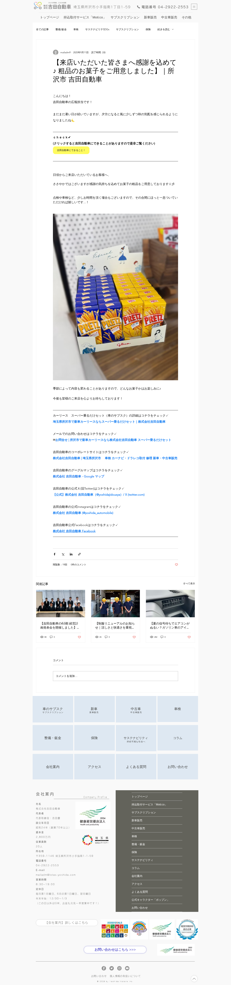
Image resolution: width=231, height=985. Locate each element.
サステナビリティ (142, 860)
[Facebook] (104, 968)
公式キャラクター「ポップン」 (150, 899)
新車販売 (137, 820)
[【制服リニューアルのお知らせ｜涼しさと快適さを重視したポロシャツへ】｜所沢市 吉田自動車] (115, 603)
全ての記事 (42, 29)
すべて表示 (189, 583)
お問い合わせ (140, 907)
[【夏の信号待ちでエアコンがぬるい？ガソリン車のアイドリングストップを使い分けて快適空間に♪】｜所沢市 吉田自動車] (170, 603)
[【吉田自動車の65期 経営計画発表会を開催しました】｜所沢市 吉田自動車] (60, 603)
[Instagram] (119, 968)
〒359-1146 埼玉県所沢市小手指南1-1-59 (65, 856)
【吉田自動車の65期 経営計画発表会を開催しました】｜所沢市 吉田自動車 (60, 626)
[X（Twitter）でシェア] (62, 554)
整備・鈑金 (138, 844)
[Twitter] (111, 968)
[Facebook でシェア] (54, 554)
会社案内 (137, 876)
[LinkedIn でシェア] (71, 554)
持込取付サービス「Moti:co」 (149, 804)
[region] (53, 709)
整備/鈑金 (61, 29)
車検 (75, 29)
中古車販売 (138, 828)
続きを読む (163, 29)
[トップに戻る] (194, 979)
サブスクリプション (127, 29)
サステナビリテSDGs (97, 29)
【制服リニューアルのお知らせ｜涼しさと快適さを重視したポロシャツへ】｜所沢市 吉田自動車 (115, 626)
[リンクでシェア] (79, 554)
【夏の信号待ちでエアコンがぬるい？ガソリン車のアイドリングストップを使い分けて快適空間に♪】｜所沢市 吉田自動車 (170, 626)
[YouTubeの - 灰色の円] (127, 968)
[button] (194, 7)
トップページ (140, 796)
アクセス (137, 883)
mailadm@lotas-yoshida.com (56, 875)
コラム (136, 868)
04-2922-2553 (47, 865)
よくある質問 (140, 891)
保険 (148, 29)
